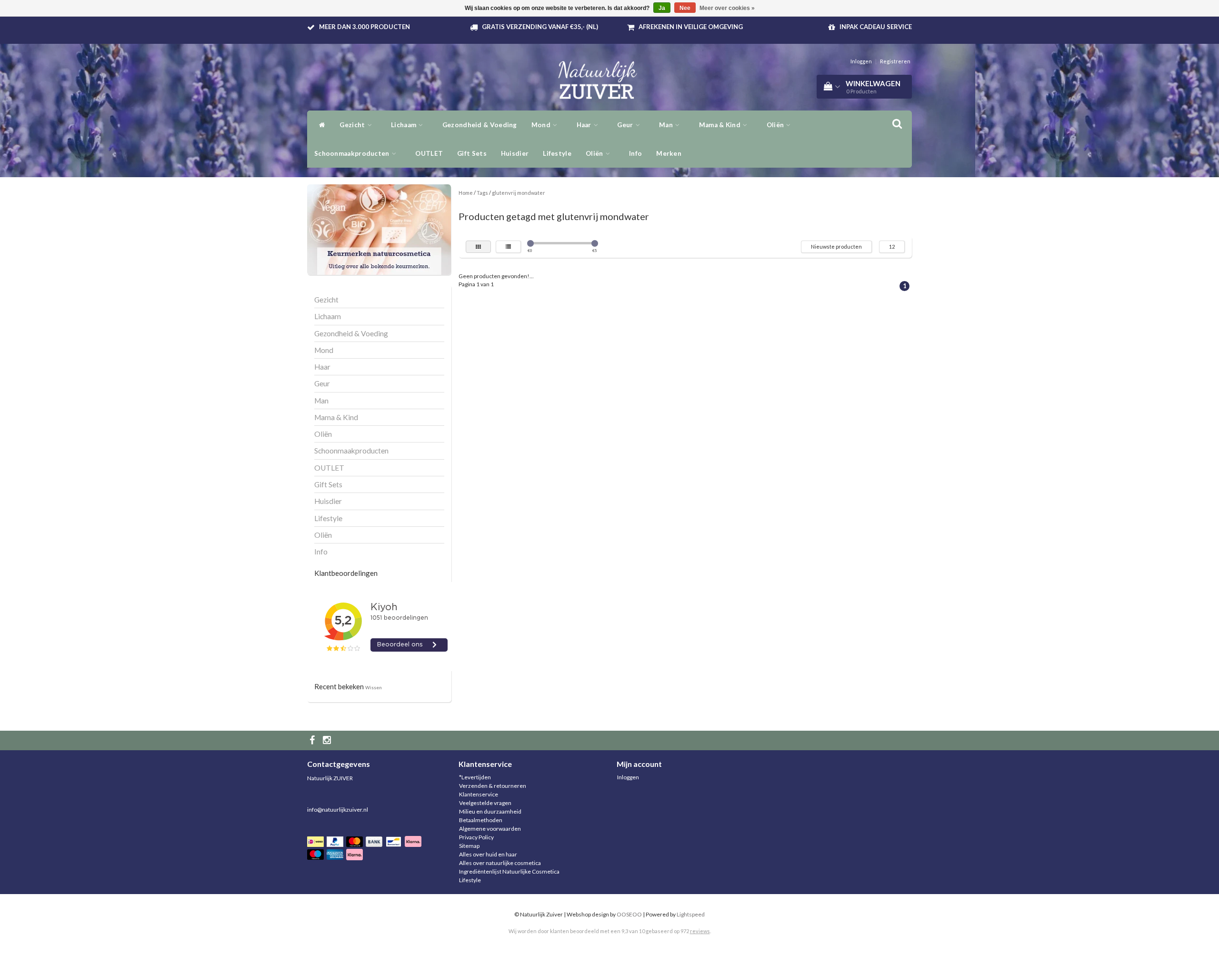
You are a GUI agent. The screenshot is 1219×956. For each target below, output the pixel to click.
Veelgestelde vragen (485, 802)
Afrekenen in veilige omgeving (691, 26)
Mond (541, 125)
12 (892, 246)
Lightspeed (691, 914)
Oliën (595, 153)
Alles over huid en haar (488, 854)
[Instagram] (328, 740)
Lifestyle (557, 153)
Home (466, 193)
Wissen (373, 687)
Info (635, 153)
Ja (662, 8)
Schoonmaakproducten (352, 153)
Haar (585, 125)
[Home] (319, 125)
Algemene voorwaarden (490, 828)
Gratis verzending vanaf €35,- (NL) (540, 26)
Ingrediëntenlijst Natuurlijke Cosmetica (509, 871)
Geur (626, 125)
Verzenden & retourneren (492, 785)
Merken (668, 153)
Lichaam (404, 125)
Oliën (776, 125)
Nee (684, 8)
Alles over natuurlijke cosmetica (500, 862)
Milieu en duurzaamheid (490, 811)
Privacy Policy (476, 837)
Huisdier (515, 153)
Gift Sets (472, 153)
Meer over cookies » (727, 8)
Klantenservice (478, 794)
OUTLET (429, 153)
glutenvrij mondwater (518, 193)
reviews (700, 931)
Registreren (895, 61)
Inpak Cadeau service (875, 26)
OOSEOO (629, 914)
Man (666, 125)
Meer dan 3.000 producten (364, 26)
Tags (482, 193)
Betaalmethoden (480, 820)
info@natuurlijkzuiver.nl (337, 809)
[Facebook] (313, 740)
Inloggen (861, 61)
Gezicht (353, 125)
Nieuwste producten (836, 246)
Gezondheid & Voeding (479, 125)
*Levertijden (475, 777)
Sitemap (469, 845)
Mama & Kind (720, 125)
